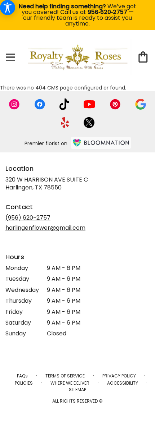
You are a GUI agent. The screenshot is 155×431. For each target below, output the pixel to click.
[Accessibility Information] (7, 7)
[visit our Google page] (140, 104)
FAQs (22, 376)
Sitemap (77, 389)
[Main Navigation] (10, 58)
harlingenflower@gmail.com (45, 228)
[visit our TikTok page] (64, 104)
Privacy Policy (119, 376)
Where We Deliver (69, 383)
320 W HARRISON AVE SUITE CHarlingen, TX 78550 (46, 183)
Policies (24, 383)
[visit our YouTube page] (89, 104)
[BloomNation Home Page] (101, 143)
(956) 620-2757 (27, 218)
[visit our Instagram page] (14, 104)
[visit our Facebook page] (39, 104)
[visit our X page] (89, 122)
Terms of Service (65, 376)
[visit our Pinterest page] (115, 104)
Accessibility (122, 383)
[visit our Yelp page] (65, 122)
